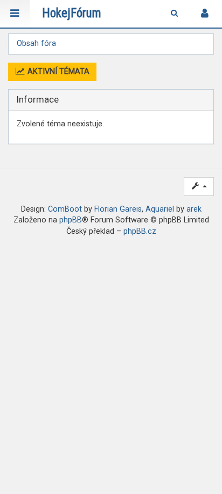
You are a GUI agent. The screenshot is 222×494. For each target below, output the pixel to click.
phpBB (70, 220)
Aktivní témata (57, 71)
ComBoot (65, 209)
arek (194, 209)
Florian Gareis (118, 209)
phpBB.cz (139, 231)
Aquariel (159, 209)
